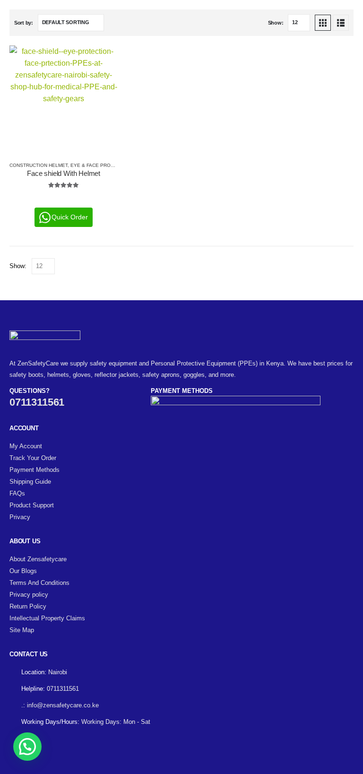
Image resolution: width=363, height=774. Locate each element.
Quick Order (70, 217)
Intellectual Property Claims (47, 618)
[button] (323, 23)
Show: (276, 23)
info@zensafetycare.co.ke (63, 705)
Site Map (21, 630)
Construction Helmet (38, 165)
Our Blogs (23, 570)
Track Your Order (32, 457)
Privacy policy (28, 594)
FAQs (17, 493)
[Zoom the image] (44, 335)
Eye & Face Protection (100, 165)
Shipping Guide (30, 481)
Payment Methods (34, 469)
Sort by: (23, 23)
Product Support (31, 505)
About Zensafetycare (38, 559)
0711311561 (36, 402)
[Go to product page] (63, 99)
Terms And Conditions (39, 582)
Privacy (19, 517)
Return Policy (27, 606)
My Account (25, 446)
